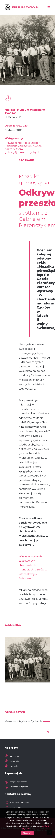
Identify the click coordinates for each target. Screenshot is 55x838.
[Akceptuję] (51, 823)
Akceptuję (27, 833)
